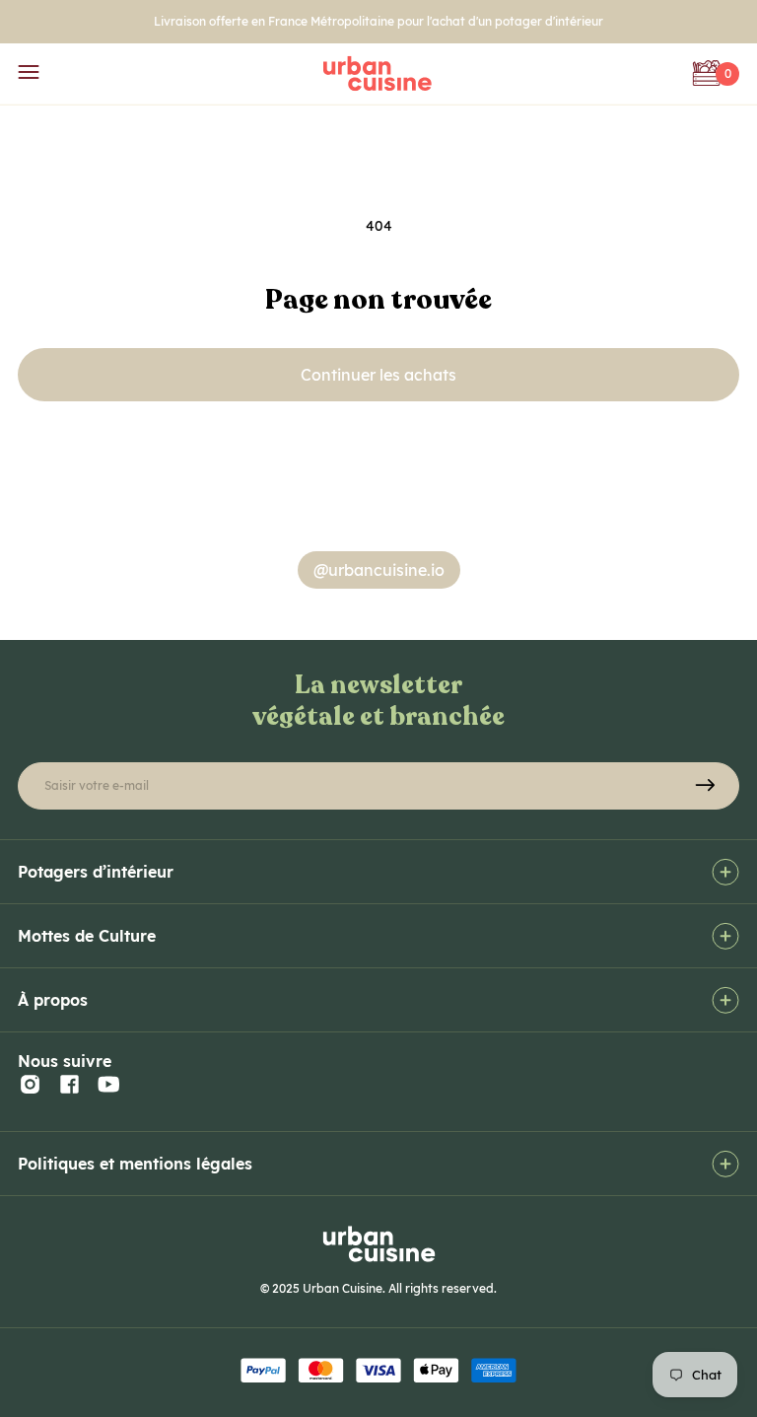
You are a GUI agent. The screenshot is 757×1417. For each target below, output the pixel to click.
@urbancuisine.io (379, 570)
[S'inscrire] (705, 786)
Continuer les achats (378, 375)
